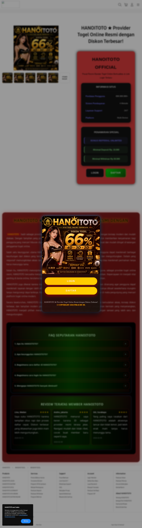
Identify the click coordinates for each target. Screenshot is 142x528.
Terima (26, 521)
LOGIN (71, 281)
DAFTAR (71, 290)
